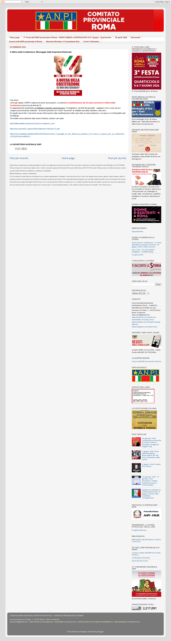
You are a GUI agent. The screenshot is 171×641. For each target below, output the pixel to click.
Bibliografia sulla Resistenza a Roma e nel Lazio (146, 540)
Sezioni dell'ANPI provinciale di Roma (25, 41)
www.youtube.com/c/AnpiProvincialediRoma (95, 622)
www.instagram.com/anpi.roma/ (144, 327)
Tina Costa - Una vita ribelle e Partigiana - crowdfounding (143, 251)
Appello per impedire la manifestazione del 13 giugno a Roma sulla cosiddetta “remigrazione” (151, 494)
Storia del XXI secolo (140, 561)
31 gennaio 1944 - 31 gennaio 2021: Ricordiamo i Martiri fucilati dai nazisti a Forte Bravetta (150, 481)
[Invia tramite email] (16, 148)
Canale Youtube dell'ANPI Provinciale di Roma (146, 554)
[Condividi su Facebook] (23, 148)
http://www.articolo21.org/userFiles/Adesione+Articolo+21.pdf (34, 129)
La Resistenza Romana (141, 558)
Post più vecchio (117, 158)
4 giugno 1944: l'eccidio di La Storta (151, 465)
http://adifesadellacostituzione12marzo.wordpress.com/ (32, 124)
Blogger (101, 631)
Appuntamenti (137, 231)
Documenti (135, 37)
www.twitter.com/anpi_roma (143, 319)
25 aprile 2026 (121, 37)
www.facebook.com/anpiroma (144, 317)
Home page (15, 37)
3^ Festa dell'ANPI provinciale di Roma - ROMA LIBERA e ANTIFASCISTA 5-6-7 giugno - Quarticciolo (67, 37)
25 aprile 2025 (137, 255)
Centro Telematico (91, 41)
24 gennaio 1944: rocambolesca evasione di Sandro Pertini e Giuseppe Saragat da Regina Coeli (151, 442)
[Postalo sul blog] (18, 148)
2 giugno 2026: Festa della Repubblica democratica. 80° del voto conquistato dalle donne (151, 455)
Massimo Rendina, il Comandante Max (62, 41)
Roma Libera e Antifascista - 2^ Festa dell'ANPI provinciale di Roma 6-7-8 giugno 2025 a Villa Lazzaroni (146, 244)
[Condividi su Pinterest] (25, 148)
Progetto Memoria (139, 530)
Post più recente (19, 158)
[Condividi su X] (21, 148)
